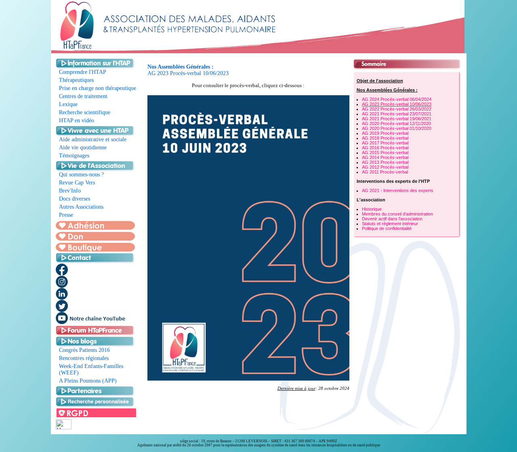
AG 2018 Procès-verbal (385, 138)
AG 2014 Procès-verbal (385, 157)
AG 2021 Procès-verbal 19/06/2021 (396, 118)
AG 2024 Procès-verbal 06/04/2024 (396, 99)
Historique (372, 209)
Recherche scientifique (84, 112)
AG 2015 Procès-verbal (385, 152)
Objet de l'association (380, 80)
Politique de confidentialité (387, 228)
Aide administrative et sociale (92, 139)
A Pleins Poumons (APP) (88, 381)
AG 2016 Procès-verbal (385, 147)
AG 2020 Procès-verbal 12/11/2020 (396, 123)
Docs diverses (74, 199)
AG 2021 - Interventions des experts (397, 190)
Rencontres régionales (84, 358)
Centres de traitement (83, 96)
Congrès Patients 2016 (84, 350)
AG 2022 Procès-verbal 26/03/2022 (396, 109)
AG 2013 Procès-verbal (385, 162)
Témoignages (74, 156)
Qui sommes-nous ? (81, 175)
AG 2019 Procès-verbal (385, 133)
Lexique (68, 104)
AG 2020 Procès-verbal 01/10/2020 (396, 128)
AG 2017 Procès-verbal (385, 142)
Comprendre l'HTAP (82, 72)
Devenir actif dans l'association (392, 218)
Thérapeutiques (76, 80)
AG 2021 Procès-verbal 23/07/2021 (396, 113)
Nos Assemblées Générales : (387, 90)
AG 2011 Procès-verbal (385, 172)
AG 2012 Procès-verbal (385, 167)
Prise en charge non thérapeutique (97, 88)
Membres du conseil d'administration (397, 213)
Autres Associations (81, 207)
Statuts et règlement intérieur (390, 223)
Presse (66, 215)
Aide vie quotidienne (83, 147)
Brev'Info (70, 191)
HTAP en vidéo (76, 120)
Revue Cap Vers (77, 183)
